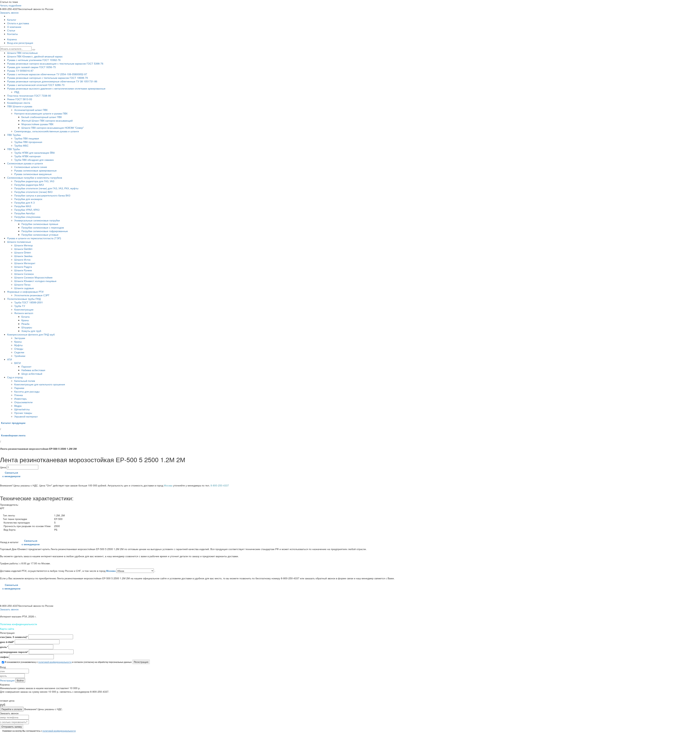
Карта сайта (7, 628)
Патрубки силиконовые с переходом (42, 227)
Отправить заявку (11, 726)
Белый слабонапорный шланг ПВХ (41, 117)
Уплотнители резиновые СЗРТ (32, 295)
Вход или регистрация (20, 43)
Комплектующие (23, 309)
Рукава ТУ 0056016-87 (20, 70)
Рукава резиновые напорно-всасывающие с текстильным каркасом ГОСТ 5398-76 (55, 63)
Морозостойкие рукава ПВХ (37, 124)
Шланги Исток (22, 259)
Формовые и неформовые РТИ (25, 291)
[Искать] (33, 49)
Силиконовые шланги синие (30, 167)
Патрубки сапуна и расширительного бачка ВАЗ (42, 195)
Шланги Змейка (23, 256)
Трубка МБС (21, 145)
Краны (25, 320)
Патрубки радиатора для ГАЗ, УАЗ (34, 181)
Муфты (18, 345)
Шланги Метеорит (24, 263)
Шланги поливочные (19, 241)
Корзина (12, 39)
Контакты (12, 34)
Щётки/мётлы (22, 409)
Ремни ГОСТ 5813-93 (19, 99)
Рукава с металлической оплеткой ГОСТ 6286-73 (35, 85)
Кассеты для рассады (27, 391)
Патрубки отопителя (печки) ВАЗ (33, 192)
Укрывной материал (26, 416)
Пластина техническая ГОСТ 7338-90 (29, 95)
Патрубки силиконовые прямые (39, 224)
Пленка (18, 395)
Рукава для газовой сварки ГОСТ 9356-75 (31, 67)
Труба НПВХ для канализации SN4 (34, 152)
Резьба (25, 323)
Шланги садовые (24, 288)
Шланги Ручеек (23, 270)
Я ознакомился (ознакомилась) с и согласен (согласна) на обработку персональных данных (68, 661)
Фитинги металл (23, 313)
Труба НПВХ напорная (27, 156)
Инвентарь (20, 398)
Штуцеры (26, 327)
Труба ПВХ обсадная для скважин (34, 159)
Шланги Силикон (24, 274)
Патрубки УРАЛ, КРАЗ (26, 209)
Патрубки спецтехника (27, 217)
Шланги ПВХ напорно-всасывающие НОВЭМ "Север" (52, 127)
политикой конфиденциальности (55, 661)
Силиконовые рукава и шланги (25, 163)
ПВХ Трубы (13, 149)
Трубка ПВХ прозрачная (28, 142)
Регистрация (7, 680)
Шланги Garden (23, 249)
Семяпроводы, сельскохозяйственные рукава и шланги (46, 131)
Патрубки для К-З (24, 202)
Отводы (18, 348)
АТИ (9, 359)
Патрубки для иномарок (28, 199)
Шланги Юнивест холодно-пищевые (35, 281)
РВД (16, 92)
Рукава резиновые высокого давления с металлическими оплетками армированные (56, 88)
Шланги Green (22, 252)
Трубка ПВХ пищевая (26, 138)
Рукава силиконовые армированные (35, 170)
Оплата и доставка (18, 23)
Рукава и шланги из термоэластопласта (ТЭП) (34, 238)
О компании (14, 27)
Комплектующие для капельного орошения (39, 384)
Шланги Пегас (22, 284)
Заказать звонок (9, 12)
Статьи (11, 30)
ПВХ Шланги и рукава (19, 106)
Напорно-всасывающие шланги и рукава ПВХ (41, 113)
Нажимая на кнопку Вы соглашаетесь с (39, 730)
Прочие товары (23, 413)
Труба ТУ (19, 306)
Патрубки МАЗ (22, 206)
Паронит (26, 366)
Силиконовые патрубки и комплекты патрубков (34, 177)
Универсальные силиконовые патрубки (37, 220)
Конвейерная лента (18, 102)
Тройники (19, 356)
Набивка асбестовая (33, 370)
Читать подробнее (10, 5)
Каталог (11, 19)
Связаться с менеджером (11, 474)
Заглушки (19, 338)
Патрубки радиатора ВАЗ (29, 184)
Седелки (19, 352)
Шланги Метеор (23, 245)
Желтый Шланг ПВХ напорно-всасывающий (47, 120)
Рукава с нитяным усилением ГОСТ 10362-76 (34, 60)
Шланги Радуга (23, 266)
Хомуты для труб (31, 331)
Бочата (25, 316)
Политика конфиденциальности (18, 624)
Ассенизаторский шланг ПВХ (31, 110)
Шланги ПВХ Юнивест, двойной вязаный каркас (35, 56)
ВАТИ (17, 363)
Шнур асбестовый (31, 373)
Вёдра (18, 405)
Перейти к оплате (11, 709)
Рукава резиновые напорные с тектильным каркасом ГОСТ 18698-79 (47, 77)
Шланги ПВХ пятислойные (22, 53)
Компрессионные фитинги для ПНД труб (31, 334)
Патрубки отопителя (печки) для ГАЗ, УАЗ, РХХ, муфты (46, 188)
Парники (19, 388)
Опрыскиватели (23, 402)
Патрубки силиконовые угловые (39, 234)
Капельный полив (24, 381)
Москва (111, 571)
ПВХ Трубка (14, 135)
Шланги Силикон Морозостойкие (33, 277)
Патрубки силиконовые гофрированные (44, 231)
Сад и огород (15, 377)
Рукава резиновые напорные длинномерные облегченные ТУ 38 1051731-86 (52, 81)
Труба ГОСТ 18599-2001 (28, 302)
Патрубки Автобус (24, 213)
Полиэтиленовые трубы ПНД (24, 299)
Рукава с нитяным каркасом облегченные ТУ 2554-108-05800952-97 (47, 74)
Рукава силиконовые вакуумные (33, 174)
